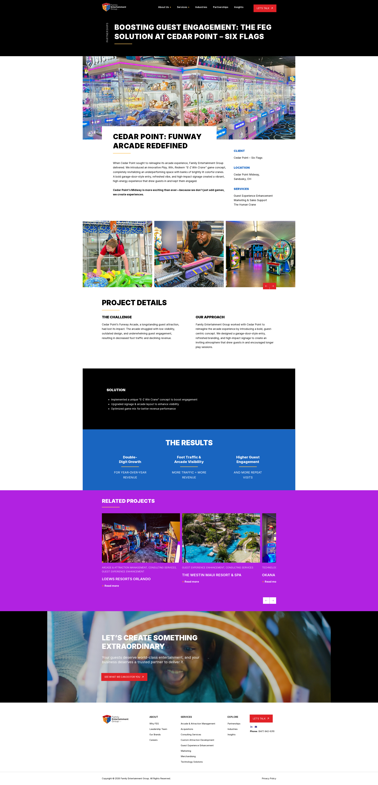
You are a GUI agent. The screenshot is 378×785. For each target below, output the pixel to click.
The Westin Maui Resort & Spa (211, 575)
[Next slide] (273, 286)
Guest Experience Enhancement (253, 195)
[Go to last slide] (266, 286)
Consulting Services (162, 567)
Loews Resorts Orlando (126, 579)
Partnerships (107, 32)
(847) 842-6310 (266, 731)
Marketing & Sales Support (250, 200)
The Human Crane (245, 204)
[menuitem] (164, 7)
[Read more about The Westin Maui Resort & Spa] (221, 538)
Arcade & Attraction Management (124, 567)
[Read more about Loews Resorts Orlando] (141, 538)
